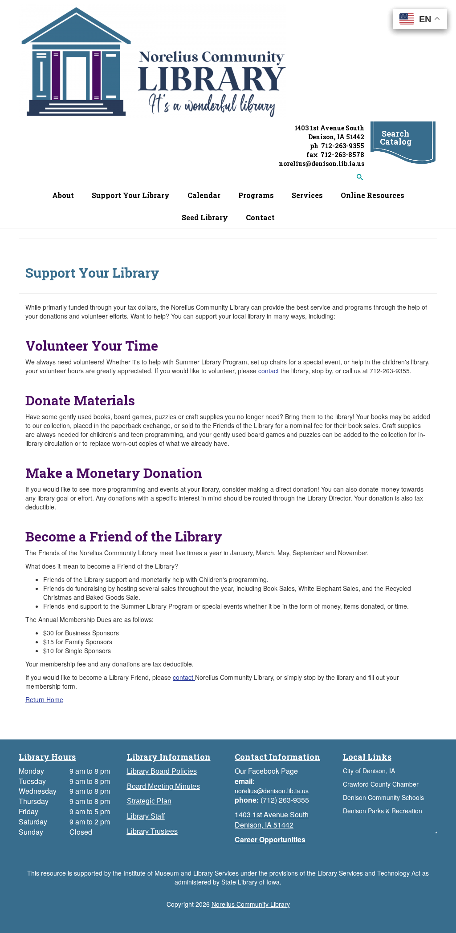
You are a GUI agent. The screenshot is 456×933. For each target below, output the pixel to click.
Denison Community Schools (383, 797)
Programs (256, 195)
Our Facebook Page (266, 771)
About (63, 195)
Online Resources (372, 195)
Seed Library (205, 217)
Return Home (44, 699)
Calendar (203, 195)
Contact (260, 217)
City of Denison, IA (369, 770)
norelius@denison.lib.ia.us (321, 163)
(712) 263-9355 (285, 800)
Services (307, 195)
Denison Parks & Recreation (382, 810)
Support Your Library (131, 195)
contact (269, 370)
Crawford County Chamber (381, 784)
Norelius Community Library (251, 904)
